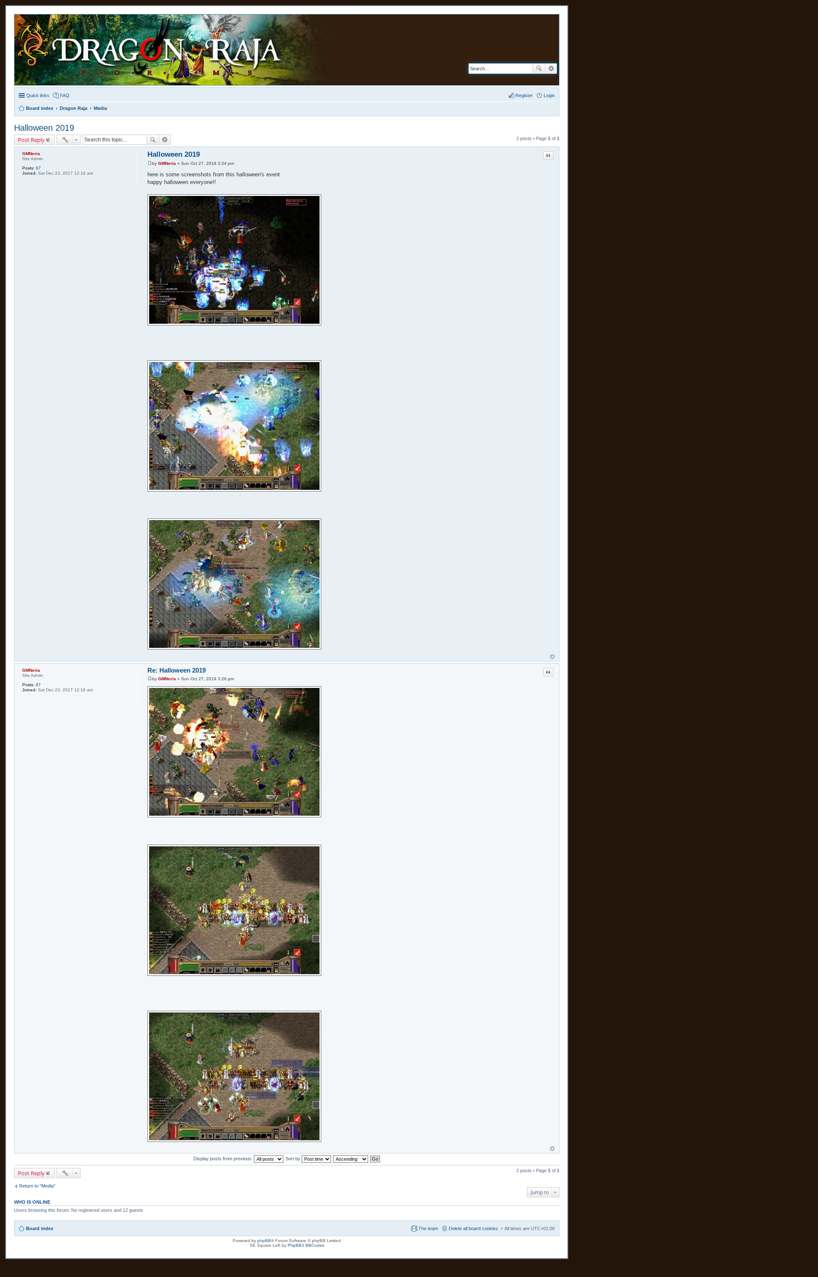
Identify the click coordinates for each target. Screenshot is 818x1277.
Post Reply (31, 140)
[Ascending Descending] (351, 1158)
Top (552, 656)
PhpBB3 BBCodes (306, 1245)
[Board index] (191, 49)
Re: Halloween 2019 (176, 670)
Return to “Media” (37, 1185)
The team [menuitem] (428, 1228)
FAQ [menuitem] (64, 95)
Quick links (37, 95)
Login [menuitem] (549, 95)
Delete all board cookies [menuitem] (473, 1228)
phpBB (264, 1240)
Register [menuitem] (524, 95)
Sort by (293, 1158)
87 (38, 168)
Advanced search (551, 68)
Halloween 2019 (44, 127)
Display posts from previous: (223, 1158)
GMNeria (31, 153)
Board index (39, 1228)
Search (539, 68)
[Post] (149, 163)
